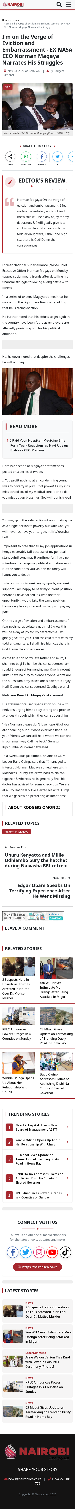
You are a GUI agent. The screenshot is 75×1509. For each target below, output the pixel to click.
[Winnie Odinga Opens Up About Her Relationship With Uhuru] (18, 1063)
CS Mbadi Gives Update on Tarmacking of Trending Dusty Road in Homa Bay (48, 1412)
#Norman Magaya (16, 831)
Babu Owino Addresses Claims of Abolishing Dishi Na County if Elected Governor (54, 1083)
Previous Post (18, 847)
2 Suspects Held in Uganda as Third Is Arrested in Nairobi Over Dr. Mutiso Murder (16, 988)
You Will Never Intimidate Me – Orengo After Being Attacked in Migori (48, 1337)
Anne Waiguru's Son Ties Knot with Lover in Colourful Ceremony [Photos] (47, 1362)
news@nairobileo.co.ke (24, 1479)
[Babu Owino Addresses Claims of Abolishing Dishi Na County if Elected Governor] (56, 1061)
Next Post (59, 877)
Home (5, 20)
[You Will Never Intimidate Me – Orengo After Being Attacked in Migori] (56, 968)
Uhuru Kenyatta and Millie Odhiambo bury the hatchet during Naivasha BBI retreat (36, 860)
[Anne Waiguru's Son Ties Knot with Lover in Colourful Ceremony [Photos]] (13, 1361)
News (16, 20)
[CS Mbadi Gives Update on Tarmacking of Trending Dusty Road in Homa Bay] (56, 1016)
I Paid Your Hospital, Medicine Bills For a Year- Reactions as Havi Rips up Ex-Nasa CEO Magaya (39, 445)
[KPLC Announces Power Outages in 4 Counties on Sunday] (18, 1016)
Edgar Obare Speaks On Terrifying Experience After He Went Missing (39, 890)
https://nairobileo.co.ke (40, 1267)
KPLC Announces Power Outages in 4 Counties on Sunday (16, 1034)
